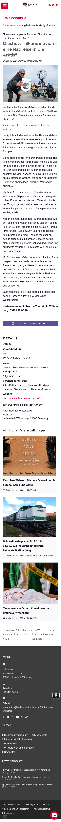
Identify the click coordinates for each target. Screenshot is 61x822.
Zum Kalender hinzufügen (31, 323)
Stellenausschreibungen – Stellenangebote (25, 735)
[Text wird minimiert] (50, 5)
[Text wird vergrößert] (53, 5)
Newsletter (9, 751)
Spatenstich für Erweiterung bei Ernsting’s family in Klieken (27, 784)
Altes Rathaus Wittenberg (17, 410)
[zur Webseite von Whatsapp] (22, 717)
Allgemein (8, 376)
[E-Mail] (4, 698)
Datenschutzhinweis (42, 808)
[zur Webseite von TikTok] (26, 717)
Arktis (23, 385)
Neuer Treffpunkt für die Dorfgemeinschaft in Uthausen (26, 777)
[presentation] (29, 456)
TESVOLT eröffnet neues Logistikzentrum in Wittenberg (26, 769)
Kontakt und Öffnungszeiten (16, 808)
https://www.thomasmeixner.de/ (21, 398)
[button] (4, 6)
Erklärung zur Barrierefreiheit (37, 804)
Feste (19, 376)
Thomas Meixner (40, 389)
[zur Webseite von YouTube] (17, 717)
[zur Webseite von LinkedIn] (8, 717)
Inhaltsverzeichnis (12, 804)
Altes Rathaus (11, 385)
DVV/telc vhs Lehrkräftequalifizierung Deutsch (43, 634)
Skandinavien (21, 389)
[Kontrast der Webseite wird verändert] (57, 5)
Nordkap (44, 385)
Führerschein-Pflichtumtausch (19, 739)
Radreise (8, 389)
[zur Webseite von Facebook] (4, 717)
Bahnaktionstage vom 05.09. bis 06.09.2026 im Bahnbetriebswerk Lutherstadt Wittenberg (23, 545)
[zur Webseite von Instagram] (13, 717)
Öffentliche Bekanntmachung (19, 747)
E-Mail (6, 703)
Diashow (33, 385)
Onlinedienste (11, 743)
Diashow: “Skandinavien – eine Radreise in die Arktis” (26, 367)
